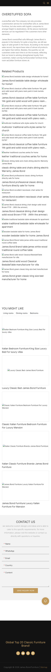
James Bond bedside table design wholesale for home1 (25, 82)
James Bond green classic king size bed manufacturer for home (22, 278)
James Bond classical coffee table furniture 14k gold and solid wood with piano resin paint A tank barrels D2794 (24, 99)
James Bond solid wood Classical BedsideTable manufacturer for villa (20, 263)
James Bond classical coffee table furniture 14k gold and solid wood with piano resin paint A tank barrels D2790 (24, 117)
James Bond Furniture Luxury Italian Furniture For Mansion (21, 505)
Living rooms (8, 313)
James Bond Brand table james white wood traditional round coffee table (24, 248)
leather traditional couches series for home (24, 156)
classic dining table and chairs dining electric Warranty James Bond (25, 169)
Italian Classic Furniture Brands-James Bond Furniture (25, 465)
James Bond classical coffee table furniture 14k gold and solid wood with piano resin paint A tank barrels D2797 (24, 146)
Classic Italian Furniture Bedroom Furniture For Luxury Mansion (24, 426)
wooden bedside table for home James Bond (25, 235)
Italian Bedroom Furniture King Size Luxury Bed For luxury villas (24, 350)
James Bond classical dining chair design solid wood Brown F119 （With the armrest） (25, 213)
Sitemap (43, 667)
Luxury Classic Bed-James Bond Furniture (24, 388)
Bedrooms (34, 313)
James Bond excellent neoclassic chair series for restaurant (25, 198)
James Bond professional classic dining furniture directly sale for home (22, 184)
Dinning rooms (21, 313)
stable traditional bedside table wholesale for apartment (25, 225)
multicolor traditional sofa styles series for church (24, 129)
